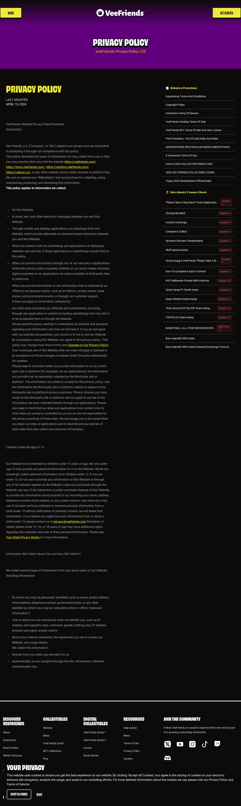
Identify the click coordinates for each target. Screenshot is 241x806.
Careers (128, 758)
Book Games (90, 755)
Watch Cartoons (12, 755)
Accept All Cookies (19, 794)
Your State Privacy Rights (23, 537)
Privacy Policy (218, 780)
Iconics (87, 747)
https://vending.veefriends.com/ (67, 167)
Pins (45, 758)
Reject (39, 794)
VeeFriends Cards (53, 743)
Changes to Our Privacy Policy (88, 345)
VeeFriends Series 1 (94, 732)
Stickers (47, 728)
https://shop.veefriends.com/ (25, 167)
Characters (9, 740)
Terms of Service (18, 784)
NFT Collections (52, 751)
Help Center (130, 728)
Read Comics (10, 747)
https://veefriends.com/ (80, 162)
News (127, 735)
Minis (46, 735)
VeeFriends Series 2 (94, 740)
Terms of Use (131, 743)
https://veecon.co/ (18, 172)
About (6, 732)
